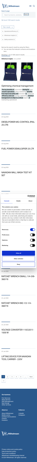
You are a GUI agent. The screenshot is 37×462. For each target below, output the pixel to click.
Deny (18, 264)
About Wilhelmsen (7, 413)
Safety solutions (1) (9, 39)
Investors (5, 420)
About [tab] (30, 201)
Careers (4, 418)
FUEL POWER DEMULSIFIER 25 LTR (17, 148)
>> (3, 381)
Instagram (21, 415)
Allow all (18, 253)
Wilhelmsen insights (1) (10, 35)
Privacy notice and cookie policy (12, 449)
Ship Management (7, 401)
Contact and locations (9, 417)
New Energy (5, 403)
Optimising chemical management (17, 86)
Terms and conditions (9, 453)
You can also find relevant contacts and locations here (19, 50)
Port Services (6, 398)
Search (26, 14)
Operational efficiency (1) (11, 31)
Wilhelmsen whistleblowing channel (13, 455)
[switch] (32, 235)
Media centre (6, 415)
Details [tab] (18, 201)
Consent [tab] (6, 201)
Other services (6, 405)
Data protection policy (9, 451)
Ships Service (6, 400)
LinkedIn (21, 413)
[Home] (10, 6)
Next (31, 377)
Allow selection (18, 258)
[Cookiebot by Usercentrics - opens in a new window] (27, 196)
